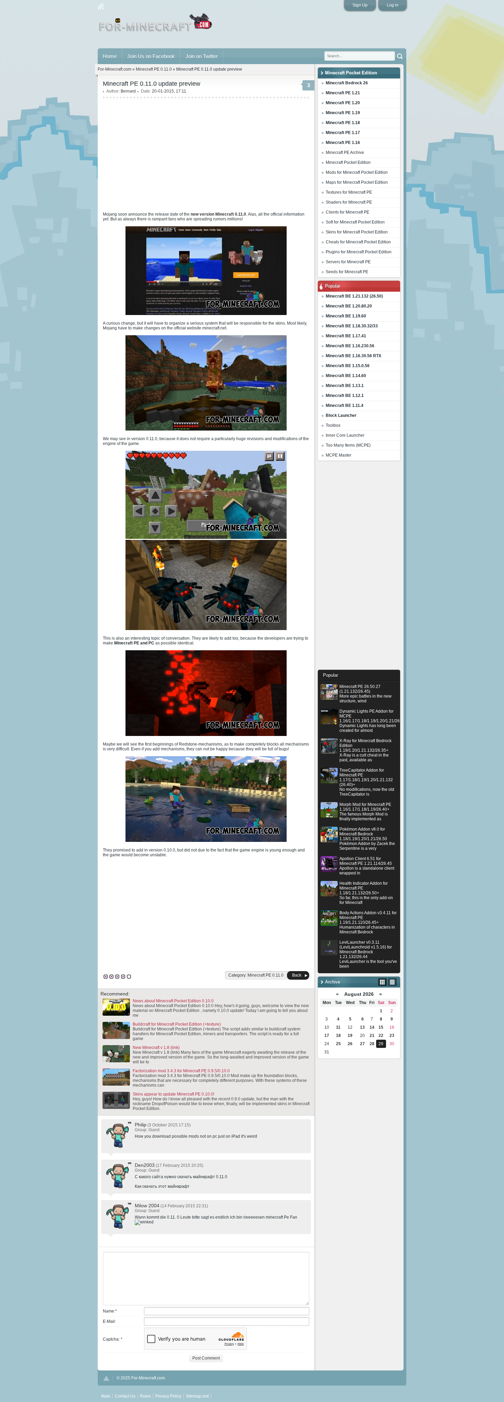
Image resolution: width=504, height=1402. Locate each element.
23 (391, 1035)
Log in (392, 5)
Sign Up (360, 5)
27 (362, 1043)
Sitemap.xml (197, 1396)
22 (381, 1035)
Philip (140, 1124)
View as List (392, 982)
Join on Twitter (201, 56)
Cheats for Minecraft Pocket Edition (358, 242)
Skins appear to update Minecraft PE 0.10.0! (173, 1094)
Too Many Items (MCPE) (348, 445)
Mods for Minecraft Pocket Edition (357, 172)
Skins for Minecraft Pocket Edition (357, 232)
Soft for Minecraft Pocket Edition (355, 222)
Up (106, 1378)
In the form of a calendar (382, 982)
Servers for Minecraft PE (348, 261)
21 (372, 1035)
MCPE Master (338, 455)
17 (326, 1035)
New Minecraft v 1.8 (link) (156, 1047)
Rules (145, 1396)
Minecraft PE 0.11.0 (154, 69)
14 (372, 1027)
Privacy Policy (168, 1396)
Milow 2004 (147, 1205)
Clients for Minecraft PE (347, 212)
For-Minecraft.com (114, 69)
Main (156, 25)
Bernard (128, 91)
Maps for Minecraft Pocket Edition (357, 182)
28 (372, 1043)
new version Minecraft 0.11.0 (218, 214)
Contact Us (125, 1396)
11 (338, 1027)
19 (350, 1035)
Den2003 (145, 1165)
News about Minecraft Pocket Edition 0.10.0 (173, 1001)
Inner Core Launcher (345, 435)
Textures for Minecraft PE (349, 192)
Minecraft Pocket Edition (348, 162)
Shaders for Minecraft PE (349, 202)
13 (362, 1027)
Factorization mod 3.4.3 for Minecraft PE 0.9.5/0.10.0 (181, 1070)
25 (338, 1043)
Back (296, 975)
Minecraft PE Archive (345, 152)
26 (350, 1043)
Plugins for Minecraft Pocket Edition (359, 252)
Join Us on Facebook (151, 56)
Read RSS (101, 6)
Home (110, 56)
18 (338, 1035)
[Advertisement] (359, 567)
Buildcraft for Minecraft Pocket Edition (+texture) (177, 1024)
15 (381, 1027)
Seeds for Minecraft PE (347, 271)
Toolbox (333, 425)
